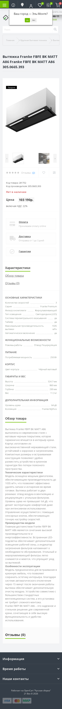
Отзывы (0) (12, 283)
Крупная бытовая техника (33, 40)
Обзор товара (14, 276)
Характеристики (17, 268)
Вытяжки (57, 40)
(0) (33, 172)
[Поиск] (55, 29)
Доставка (25, 236)
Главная (10, 40)
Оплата (23, 222)
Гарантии (25, 251)
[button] (31, 6)
